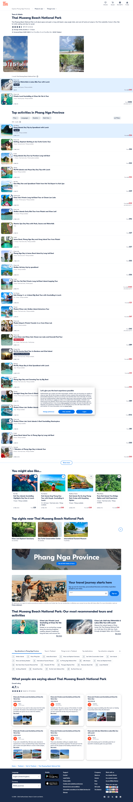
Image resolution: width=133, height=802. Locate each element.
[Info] (37, 76)
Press (96, 784)
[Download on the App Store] (52, 783)
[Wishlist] (105, 2)
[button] (66, 85)
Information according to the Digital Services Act (76, 789)
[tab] (27, 651)
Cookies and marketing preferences (73, 784)
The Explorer (98, 789)
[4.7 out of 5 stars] (17, 27)
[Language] (120, 2)
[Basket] (112, 2)
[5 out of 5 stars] (29, 701)
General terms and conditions (71, 786)
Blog (96, 781)
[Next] (121, 530)
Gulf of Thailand (31, 766)
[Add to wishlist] (10, 81)
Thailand (20, 766)
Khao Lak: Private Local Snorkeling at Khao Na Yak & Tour (28, 698)
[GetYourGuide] (5, 3)
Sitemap (65, 792)
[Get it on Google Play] (52, 776)
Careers (97, 778)
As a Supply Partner (111, 775)
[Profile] (127, 2)
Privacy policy (67, 781)
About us (97, 775)
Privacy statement (17, 605)
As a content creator (111, 778)
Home (14, 766)
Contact (65, 775)
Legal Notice (66, 778)
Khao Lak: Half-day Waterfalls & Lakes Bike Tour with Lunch (103, 732)
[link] (66, 85)
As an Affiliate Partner (112, 781)
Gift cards (97, 786)
